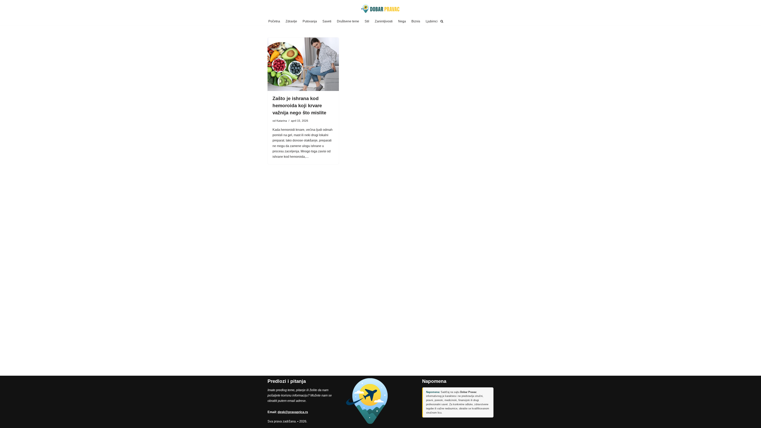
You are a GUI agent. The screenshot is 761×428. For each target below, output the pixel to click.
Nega (402, 21)
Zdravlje (291, 21)
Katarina (281, 120)
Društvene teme (348, 21)
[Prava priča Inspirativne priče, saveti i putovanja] (380, 8)
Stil (367, 21)
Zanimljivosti (384, 21)
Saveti (326, 21)
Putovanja (310, 21)
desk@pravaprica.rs (293, 412)
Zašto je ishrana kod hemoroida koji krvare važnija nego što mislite (299, 105)
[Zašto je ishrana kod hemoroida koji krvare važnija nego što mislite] (303, 64)
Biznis (415, 21)
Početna (274, 21)
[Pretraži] (441, 21)
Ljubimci (432, 21)
